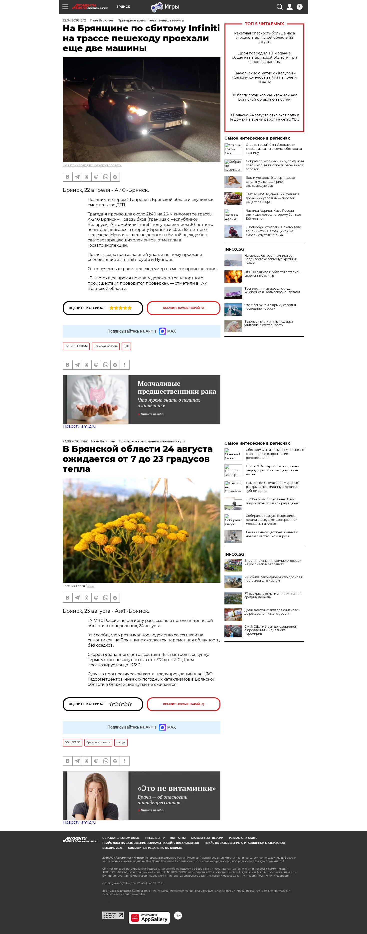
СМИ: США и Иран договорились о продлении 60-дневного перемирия (270, 630)
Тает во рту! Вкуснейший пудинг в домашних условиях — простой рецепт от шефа (272, 198)
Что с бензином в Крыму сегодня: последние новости (270, 306)
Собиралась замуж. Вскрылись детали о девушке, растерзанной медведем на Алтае (271, 520)
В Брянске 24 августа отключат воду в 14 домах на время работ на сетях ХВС (264, 117)
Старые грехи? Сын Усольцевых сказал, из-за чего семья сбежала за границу (274, 149)
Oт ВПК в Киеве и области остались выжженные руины (272, 273)
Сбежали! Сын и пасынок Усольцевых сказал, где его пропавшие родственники (275, 454)
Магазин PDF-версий (207, 838)
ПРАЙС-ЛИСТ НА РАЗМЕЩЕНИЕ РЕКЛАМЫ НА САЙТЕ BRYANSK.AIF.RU (150, 843)
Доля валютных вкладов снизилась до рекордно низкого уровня (272, 611)
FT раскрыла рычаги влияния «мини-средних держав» (273, 595)
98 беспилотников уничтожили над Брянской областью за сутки (264, 97)
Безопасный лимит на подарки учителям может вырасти (268, 323)
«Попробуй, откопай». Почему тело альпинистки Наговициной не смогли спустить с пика (273, 231)
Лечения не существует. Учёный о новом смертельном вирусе (272, 534)
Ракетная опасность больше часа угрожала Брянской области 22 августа (264, 37)
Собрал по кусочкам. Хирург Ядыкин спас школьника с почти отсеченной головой (275, 165)
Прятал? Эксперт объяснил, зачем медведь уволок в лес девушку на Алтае (272, 470)
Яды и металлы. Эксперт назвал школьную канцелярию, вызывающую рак (270, 181)
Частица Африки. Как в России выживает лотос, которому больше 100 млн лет (273, 214)
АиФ (90, 586)
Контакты (177, 838)
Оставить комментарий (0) (183, 308)
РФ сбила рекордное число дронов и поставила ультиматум (273, 578)
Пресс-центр (155, 838)
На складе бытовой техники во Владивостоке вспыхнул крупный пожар (270, 259)
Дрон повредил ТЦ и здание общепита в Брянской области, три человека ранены (264, 57)
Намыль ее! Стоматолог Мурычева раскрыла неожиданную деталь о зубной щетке (273, 487)
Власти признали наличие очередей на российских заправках (272, 562)
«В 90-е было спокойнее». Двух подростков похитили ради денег (272, 501)
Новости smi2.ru (79, 426)
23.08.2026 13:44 (75, 441)
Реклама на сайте (243, 838)
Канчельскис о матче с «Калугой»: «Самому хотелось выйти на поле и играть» (264, 77)
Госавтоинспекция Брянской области (92, 165)
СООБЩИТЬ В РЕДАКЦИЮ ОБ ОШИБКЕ (155, 848)
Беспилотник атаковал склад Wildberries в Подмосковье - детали (272, 290)
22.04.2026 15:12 (74, 20)
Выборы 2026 (112, 848)
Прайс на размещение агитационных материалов (245, 843)
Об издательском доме (121, 838)
